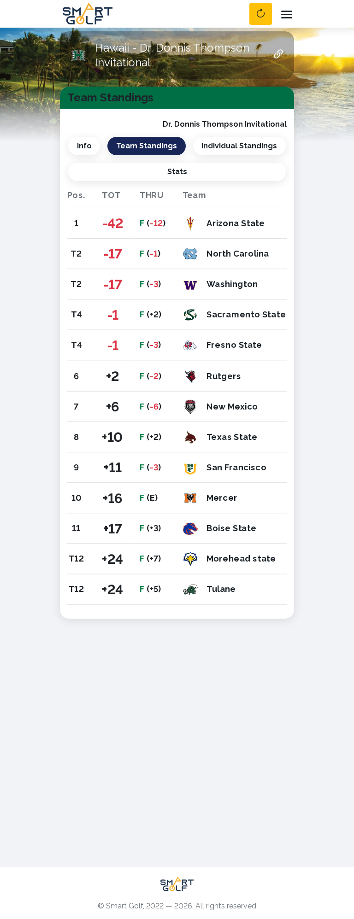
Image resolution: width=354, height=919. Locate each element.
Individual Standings (239, 145)
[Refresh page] (260, 14)
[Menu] (286, 13)
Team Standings (146, 145)
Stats (177, 171)
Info (84, 145)
